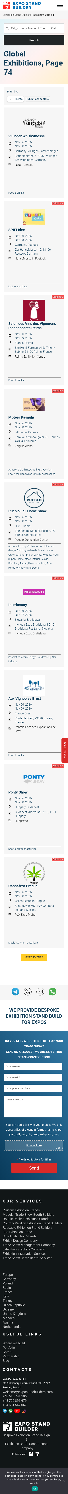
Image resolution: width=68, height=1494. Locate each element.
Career (8, 1352)
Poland (8, 1283)
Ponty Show (18, 792)
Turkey (8, 1300)
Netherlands (11, 1326)
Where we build (14, 1343)
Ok (35, 1488)
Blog (6, 1360)
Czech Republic (14, 1305)
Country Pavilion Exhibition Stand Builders (32, 1223)
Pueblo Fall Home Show (27, 511)
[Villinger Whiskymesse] (34, 123)
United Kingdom (14, 1313)
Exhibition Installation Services (24, 1253)
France (8, 1292)
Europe (8, 1274)
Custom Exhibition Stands (21, 1210)
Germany (9, 1279)
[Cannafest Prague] (34, 873)
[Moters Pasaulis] (34, 404)
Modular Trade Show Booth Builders (28, 1214)
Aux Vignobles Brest (24, 698)
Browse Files (34, 1145)
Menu (59, 5)
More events (34, 957)
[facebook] (31, 1454)
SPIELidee (16, 230)
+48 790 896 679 (15, 1400)
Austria (8, 1322)
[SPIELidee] (34, 217)
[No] (63, 1481)
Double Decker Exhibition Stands (26, 1219)
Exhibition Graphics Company (24, 1249)
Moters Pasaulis (21, 417)
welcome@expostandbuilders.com (28, 1392)
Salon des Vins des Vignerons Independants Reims (32, 325)
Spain (7, 1287)
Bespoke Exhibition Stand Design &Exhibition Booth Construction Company (26, 1441)
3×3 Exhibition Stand (17, 1232)
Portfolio (9, 1347)
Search (34, 40)
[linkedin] (37, 1454)
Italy (6, 1296)
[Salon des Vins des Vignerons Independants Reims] (34, 310)
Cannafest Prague (23, 886)
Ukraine (8, 1309)
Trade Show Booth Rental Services (27, 1258)
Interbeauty (17, 605)
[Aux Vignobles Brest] (34, 685)
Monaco (9, 1318)
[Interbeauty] (34, 592)
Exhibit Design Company (20, 1240)
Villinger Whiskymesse (26, 136)
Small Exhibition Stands (19, 1236)
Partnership (11, 1356)
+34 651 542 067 (15, 1405)
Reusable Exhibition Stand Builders (27, 1227)
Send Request (65, 750)
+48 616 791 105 (15, 1396)
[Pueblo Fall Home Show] (34, 498)
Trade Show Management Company (29, 1245)
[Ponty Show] (34, 779)
